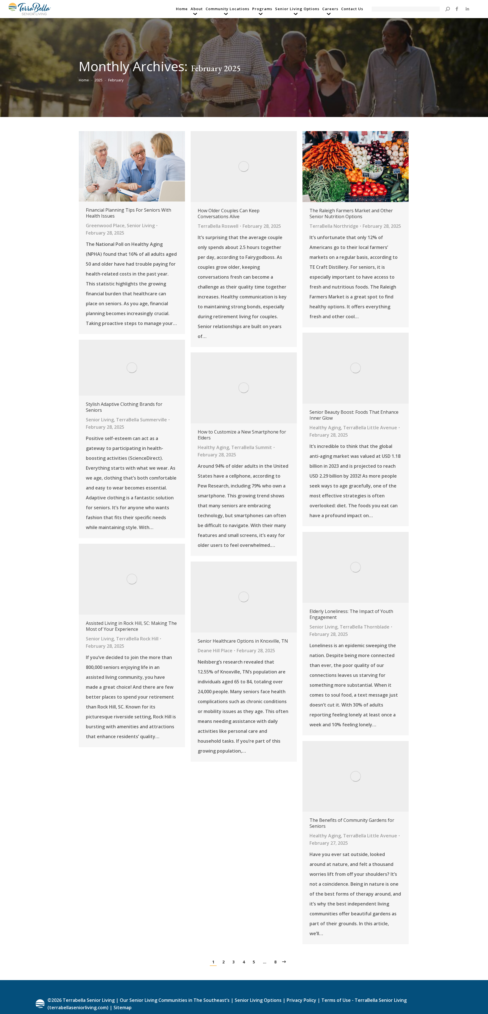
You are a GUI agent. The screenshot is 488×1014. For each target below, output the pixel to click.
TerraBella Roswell (218, 226)
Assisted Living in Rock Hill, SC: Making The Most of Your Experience (131, 626)
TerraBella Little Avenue (370, 427)
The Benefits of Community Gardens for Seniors (352, 823)
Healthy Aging (325, 427)
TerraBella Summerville (141, 420)
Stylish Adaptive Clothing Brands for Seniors (124, 407)
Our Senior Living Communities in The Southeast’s (175, 1000)
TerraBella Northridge (334, 226)
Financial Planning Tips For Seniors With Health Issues (128, 213)
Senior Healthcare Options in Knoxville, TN (243, 641)
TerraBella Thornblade (364, 627)
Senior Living (141, 225)
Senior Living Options (258, 1000)
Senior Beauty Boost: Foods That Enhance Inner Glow (354, 415)
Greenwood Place (105, 225)
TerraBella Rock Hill (137, 639)
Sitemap (122, 1007)
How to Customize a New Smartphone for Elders (242, 435)
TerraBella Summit (251, 447)
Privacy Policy (301, 1000)
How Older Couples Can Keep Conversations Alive (229, 214)
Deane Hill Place (215, 650)
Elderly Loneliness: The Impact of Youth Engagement (351, 614)
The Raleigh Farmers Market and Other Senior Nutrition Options (351, 214)
